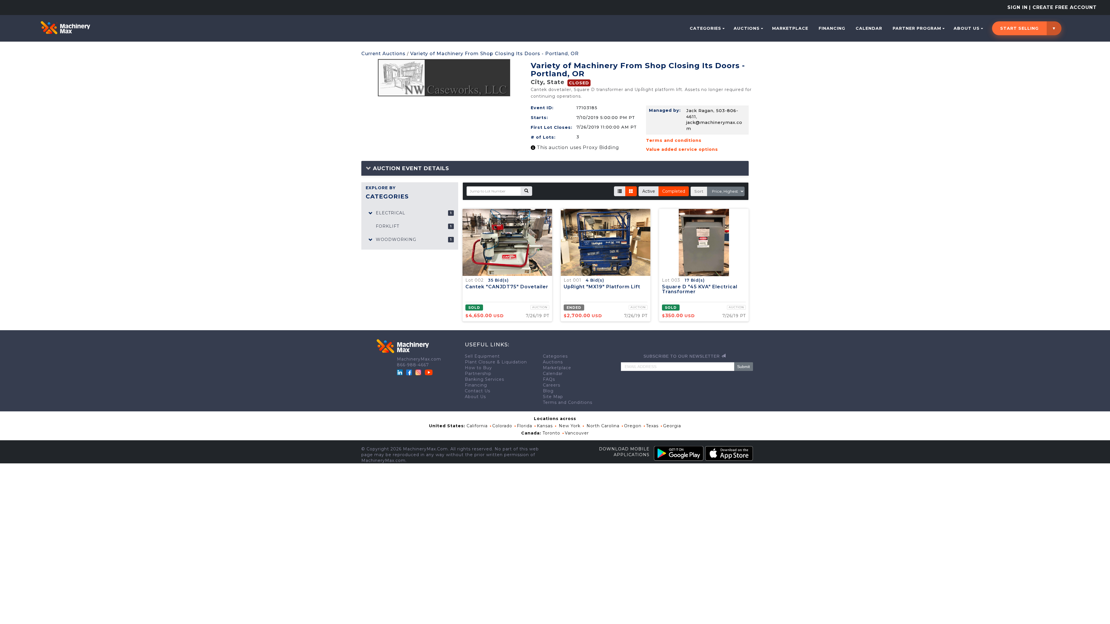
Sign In (1017, 7)
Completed (673, 191)
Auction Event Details (410, 168)
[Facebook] (409, 372)
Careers (551, 385)
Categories (705, 28)
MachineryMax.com (419, 359)
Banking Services (484, 379)
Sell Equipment (482, 356)
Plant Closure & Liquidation (496, 362)
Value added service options (682, 149)
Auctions (747, 28)
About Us (967, 28)
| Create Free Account (1063, 7)
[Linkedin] (400, 372)
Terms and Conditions (567, 402)
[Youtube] (429, 372)
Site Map (553, 396)
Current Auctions (383, 53)
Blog (548, 390)
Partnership (478, 373)
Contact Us (477, 390)
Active (648, 191)
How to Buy (478, 367)
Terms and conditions (674, 140)
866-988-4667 (413, 364)
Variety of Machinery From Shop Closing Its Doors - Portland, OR (494, 53)
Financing (832, 28)
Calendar (869, 28)
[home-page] (65, 27)
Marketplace (790, 28)
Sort (699, 191)
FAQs (549, 379)
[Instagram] (419, 372)
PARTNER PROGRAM (917, 28)
